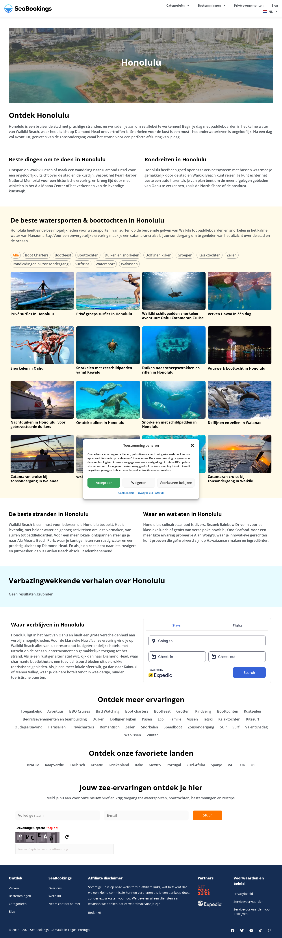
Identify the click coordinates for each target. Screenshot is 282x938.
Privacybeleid (145, 493)
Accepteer (104, 482)
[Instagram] (269, 930)
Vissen (192, 719)
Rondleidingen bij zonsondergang (41, 264)
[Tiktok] (260, 930)
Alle (16, 255)
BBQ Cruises (79, 711)
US (253, 765)
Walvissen (129, 264)
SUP (223, 727)
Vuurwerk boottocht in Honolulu (236, 368)
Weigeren (138, 482)
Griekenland (119, 765)
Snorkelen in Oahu (27, 368)
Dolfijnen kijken (158, 255)
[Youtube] (251, 930)
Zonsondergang (201, 727)
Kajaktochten (210, 255)
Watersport (105, 264)
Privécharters (82, 727)
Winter (152, 735)
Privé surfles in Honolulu (32, 313)
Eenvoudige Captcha (36, 828)
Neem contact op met (64, 904)
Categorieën (175, 5)
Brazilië (33, 765)
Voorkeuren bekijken (176, 482)
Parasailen (57, 727)
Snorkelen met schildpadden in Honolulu (169, 424)
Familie (175, 719)
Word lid (54, 896)
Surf (235, 727)
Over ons (55, 888)
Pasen (147, 719)
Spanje (216, 765)
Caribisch (77, 765)
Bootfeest (63, 255)
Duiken (98, 719)
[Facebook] (232, 930)
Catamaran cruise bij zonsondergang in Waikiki (230, 478)
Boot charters (136, 711)
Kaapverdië (54, 765)
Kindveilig (203, 711)
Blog (274, 5)
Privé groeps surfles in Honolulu (104, 313)
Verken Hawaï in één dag (229, 313)
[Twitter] (241, 930)
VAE (231, 765)
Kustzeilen (252, 711)
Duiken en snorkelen (122, 255)
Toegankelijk (31, 711)
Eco (161, 719)
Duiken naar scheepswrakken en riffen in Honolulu (171, 370)
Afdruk (159, 493)
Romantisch (110, 727)
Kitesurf (252, 719)
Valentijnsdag (256, 727)
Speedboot (173, 727)
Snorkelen (149, 727)
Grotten (182, 711)
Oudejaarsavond (29, 727)
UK (242, 765)
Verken (14, 888)
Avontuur (55, 711)
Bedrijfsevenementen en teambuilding (55, 719)
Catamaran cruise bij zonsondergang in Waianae (34, 478)
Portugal (174, 765)
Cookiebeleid (126, 493)
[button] (192, 445)
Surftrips (82, 264)
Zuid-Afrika (196, 765)
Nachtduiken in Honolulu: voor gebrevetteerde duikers (38, 424)
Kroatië (97, 765)
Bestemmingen (209, 5)
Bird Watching (107, 711)
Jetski (208, 719)
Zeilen (232, 255)
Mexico (155, 765)
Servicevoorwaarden (248, 901)
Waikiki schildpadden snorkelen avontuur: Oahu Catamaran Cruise (173, 315)
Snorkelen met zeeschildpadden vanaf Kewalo (104, 370)
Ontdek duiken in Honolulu (100, 422)
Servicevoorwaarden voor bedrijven (252, 911)
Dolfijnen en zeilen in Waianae (234, 422)
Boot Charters (36, 255)
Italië (139, 765)
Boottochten (87, 255)
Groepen (185, 255)
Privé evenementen (248, 5)
